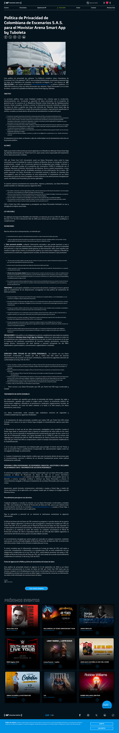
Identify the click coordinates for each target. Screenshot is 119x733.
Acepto (101, 724)
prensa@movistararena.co (41, 84)
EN (52, 715)
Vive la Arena (23, 7)
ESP (47, 715)
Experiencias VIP (41, 7)
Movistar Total (111, 7)
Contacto (93, 7)
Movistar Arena (13, 2)
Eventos (6, 7)
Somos (78, 7)
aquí (79, 724)
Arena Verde (62, 7)
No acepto (101, 728)
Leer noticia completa (36, 588)
